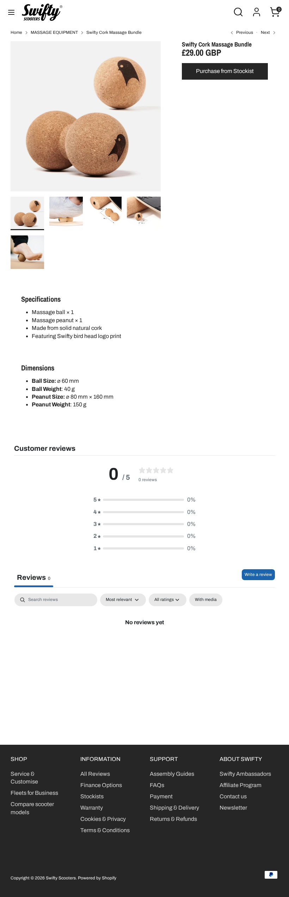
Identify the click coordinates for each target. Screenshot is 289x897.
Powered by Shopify (97, 878)
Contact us (233, 796)
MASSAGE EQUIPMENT (54, 32)
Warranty (91, 808)
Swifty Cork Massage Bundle (114, 32)
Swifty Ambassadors (245, 774)
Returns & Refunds (173, 819)
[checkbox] (205, 600)
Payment (161, 796)
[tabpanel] (144, 646)
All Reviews (95, 774)
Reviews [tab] (33, 577)
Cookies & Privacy (103, 819)
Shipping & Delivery (174, 808)
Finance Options (101, 785)
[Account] (257, 9)
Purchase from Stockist (225, 71)
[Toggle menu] (11, 12)
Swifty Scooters (61, 878)
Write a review (258, 574)
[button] (144, 500)
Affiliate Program (241, 785)
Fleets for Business (34, 793)
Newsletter (233, 808)
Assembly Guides (172, 774)
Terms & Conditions (105, 830)
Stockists (92, 796)
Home (16, 32)
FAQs (157, 785)
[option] (86, 119)
